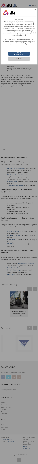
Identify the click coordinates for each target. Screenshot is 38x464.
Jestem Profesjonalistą (19, 53)
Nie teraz (19, 59)
